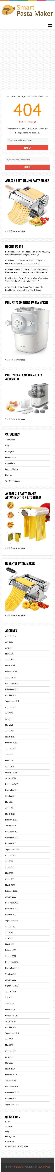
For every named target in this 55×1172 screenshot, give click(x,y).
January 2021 (10, 956)
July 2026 (9, 642)
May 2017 (9, 1063)
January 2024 (10, 778)
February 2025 (11, 743)
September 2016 (12, 1104)
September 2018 (12, 1033)
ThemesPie (18, 1167)
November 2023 (11, 790)
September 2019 (12, 986)
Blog (7, 445)
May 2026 (9, 654)
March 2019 (10, 1009)
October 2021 (10, 914)
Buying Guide (10, 451)
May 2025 (9, 725)
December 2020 (11, 962)
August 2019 (10, 992)
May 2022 (9, 873)
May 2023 (9, 802)
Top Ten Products (12, 481)
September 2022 (12, 849)
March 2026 (10, 665)
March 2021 (10, 944)
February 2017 (11, 1075)
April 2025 (9, 731)
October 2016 (10, 1098)
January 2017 (10, 1080)
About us (9, 1126)
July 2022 (9, 861)
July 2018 (9, 1039)
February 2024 (11, 772)
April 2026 (9, 660)
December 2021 (11, 903)
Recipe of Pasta (11, 469)
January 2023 (10, 826)
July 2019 (9, 997)
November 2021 (11, 909)
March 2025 (10, 737)
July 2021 (9, 932)
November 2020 (11, 968)
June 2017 (9, 1057)
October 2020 (10, 974)
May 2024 (9, 760)
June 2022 (9, 867)
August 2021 (10, 926)
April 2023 (9, 808)
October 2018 (10, 1027)
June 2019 (9, 1003)
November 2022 (11, 837)
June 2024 (9, 754)
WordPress (45, 1167)
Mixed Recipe (10, 457)
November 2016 (11, 1092)
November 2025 (11, 689)
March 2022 (10, 885)
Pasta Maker (10, 463)
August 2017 (10, 1051)
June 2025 (9, 719)
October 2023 (10, 796)
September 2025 (12, 701)
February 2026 (11, 671)
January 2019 (10, 1021)
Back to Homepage (27, 121)
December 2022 (11, 831)
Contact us (9, 1141)
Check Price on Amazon (15, 231)
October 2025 (10, 695)
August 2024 (10, 748)
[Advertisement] (27, 58)
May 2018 (9, 1045)
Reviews (8, 475)
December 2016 (11, 1086)
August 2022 (10, 855)
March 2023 (10, 814)
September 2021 (12, 920)
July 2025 (9, 713)
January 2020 (10, 980)
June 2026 (9, 648)
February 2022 (11, 891)
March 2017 (10, 1069)
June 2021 (9, 938)
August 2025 (10, 707)
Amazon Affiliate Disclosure (16, 1146)
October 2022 (10, 843)
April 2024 (9, 766)
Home (7, 1122)
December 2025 (11, 683)
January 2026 (10, 677)
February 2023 (11, 820)
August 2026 (10, 636)
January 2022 (10, 897)
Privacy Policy (10, 1136)
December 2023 (11, 784)
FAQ (7, 1131)
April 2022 (9, 879)
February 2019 (11, 1015)
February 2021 (11, 950)
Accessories (10, 439)
